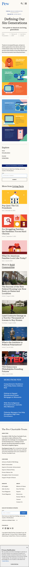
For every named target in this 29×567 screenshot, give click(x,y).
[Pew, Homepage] (5, 3)
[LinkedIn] (8, 528)
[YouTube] (13, 528)
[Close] (27, 547)
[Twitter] (10, 528)
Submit (14, 179)
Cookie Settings (14, 564)
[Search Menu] (22, 3)
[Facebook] (3, 528)
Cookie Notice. (5, 561)
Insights (4, 483)
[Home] (14, 429)
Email (3, 510)
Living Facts (18, 186)
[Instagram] (5, 528)
